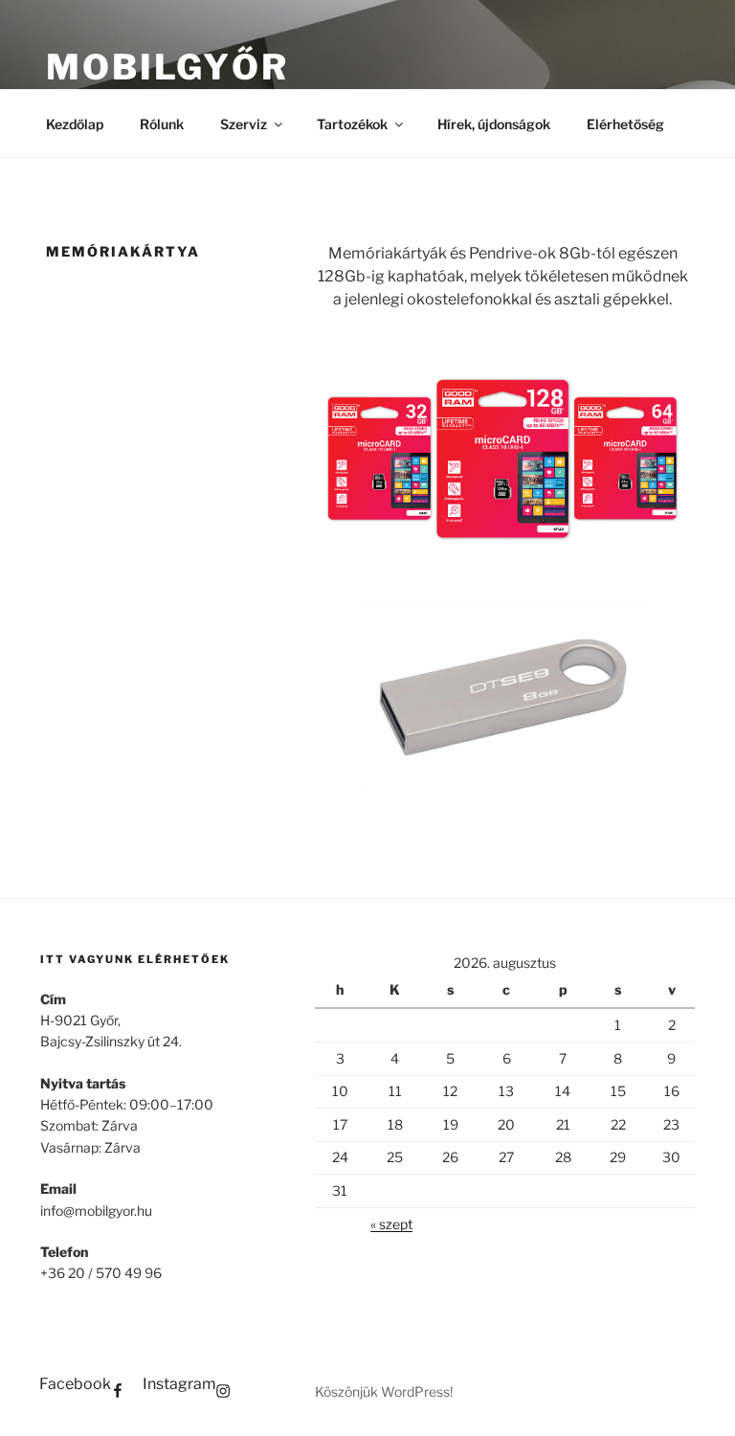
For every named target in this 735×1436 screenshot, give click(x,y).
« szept (391, 1224)
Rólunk (162, 124)
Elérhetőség (625, 124)
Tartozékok (352, 124)
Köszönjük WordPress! (384, 1391)
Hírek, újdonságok (493, 124)
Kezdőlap (74, 124)
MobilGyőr (167, 67)
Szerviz (243, 124)
